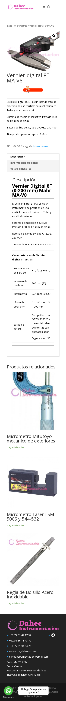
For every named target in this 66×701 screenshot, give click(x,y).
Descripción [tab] (17, 156)
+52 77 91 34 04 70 (20, 646)
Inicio (9, 25)
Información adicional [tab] (24, 162)
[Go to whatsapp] (8, 690)
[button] (54, 36)
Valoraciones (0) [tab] (20, 168)
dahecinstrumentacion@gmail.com (29, 656)
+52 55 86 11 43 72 (20, 640)
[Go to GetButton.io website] (8, 697)
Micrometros (20, 25)
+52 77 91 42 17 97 (20, 635)
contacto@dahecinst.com (23, 651)
